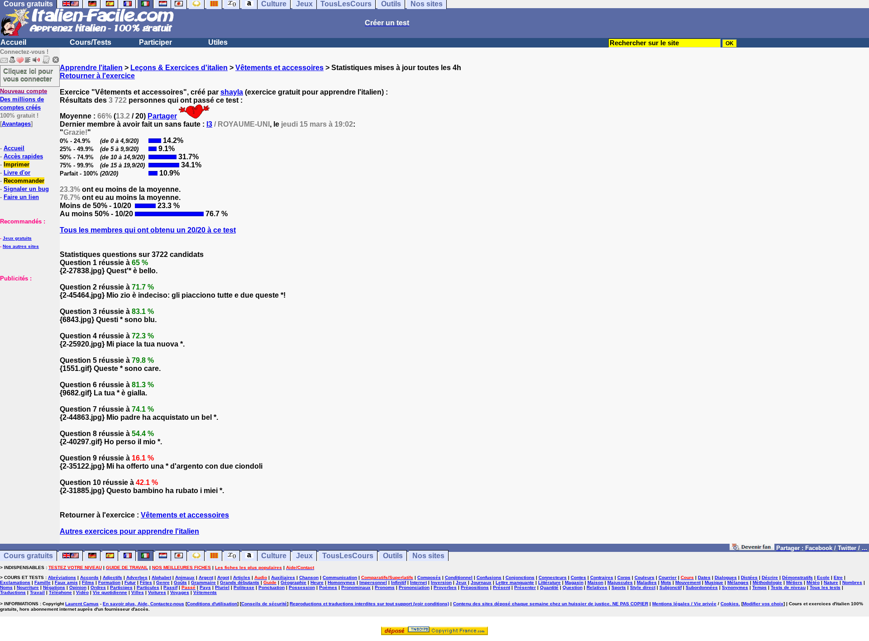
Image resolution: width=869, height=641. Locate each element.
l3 (209, 124)
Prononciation (414, 587)
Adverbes (137, 577)
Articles (241, 577)
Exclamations (15, 582)
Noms (6, 587)
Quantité (549, 587)
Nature (831, 582)
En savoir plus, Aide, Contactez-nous (143, 603)
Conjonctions (520, 577)
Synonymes (735, 587)
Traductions (13, 592)
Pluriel (222, 587)
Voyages (179, 592)
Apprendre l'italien (91, 67)
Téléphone (60, 592)
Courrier (668, 577)
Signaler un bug (26, 188)
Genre (163, 582)
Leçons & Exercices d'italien (179, 67)
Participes (121, 587)
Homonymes (341, 582)
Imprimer (16, 164)
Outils (393, 556)
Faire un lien (21, 197)
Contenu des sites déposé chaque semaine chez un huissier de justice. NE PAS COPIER (550, 603)
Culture (273, 556)
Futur (130, 582)
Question (573, 587)
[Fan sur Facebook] (752, 547)
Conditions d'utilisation (212, 603)
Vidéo (82, 592)
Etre (838, 577)
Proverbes (445, 587)
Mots (666, 582)
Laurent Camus (82, 603)
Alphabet (161, 577)
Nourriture (28, 587)
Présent (501, 587)
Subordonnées (702, 587)
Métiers (794, 582)
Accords (89, 577)
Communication (340, 577)
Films (88, 582)
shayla (231, 92)
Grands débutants (239, 582)
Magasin (574, 582)
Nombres (852, 582)
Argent (206, 577)
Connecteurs (553, 577)
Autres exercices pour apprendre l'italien (129, 531)
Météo (813, 582)
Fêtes (146, 582)
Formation (109, 582)
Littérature (549, 582)
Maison (595, 582)
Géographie (293, 582)
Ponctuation (271, 587)
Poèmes (328, 587)
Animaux (185, 577)
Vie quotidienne (110, 592)
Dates (704, 577)
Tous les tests (825, 587)
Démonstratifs (797, 577)
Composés (429, 577)
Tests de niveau (788, 587)
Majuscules (620, 582)
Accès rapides (23, 156)
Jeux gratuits (17, 238)
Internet (418, 582)
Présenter (525, 587)
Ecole (823, 577)
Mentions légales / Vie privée (684, 603)
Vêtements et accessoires (279, 67)
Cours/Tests (90, 42)
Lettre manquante (515, 582)
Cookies (730, 603)
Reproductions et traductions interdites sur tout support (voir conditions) (369, 603)
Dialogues (726, 577)
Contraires (601, 577)
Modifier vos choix (763, 603)
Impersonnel (373, 582)
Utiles (218, 42)
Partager (162, 116)
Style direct (642, 587)
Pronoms (385, 587)
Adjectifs (112, 577)
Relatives (597, 587)
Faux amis (66, 582)
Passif (170, 587)
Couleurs (644, 577)
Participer (155, 42)
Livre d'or (17, 172)
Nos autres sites (21, 246)
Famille (42, 582)
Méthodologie (767, 582)
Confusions (489, 577)
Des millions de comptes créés (23, 99)
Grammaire (203, 582)
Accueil (13, 42)
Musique (714, 582)
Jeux (304, 556)
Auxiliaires (283, 577)
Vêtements (205, 592)
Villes (137, 592)
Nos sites (428, 556)
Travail (37, 592)
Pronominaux (356, 587)
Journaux (481, 582)
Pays (205, 587)
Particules (148, 587)
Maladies (647, 582)
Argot (223, 577)
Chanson (309, 577)
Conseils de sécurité (264, 603)
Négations (54, 587)
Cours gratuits (28, 556)
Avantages (16, 123)
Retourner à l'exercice (97, 76)
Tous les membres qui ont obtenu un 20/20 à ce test (148, 230)
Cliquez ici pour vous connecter (28, 74)
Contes (578, 577)
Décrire (770, 577)
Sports (618, 587)
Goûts (180, 582)
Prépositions (475, 587)
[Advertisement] (27, 327)
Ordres (98, 587)
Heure (317, 582)
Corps (623, 577)
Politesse (244, 587)
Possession (302, 587)
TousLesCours (347, 556)
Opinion (77, 587)
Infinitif (398, 582)
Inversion (441, 582)
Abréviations (62, 577)
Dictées (749, 577)
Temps (759, 587)
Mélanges (738, 582)
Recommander (24, 180)
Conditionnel (459, 577)
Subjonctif (670, 587)
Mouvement (688, 582)
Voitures (157, 592)
